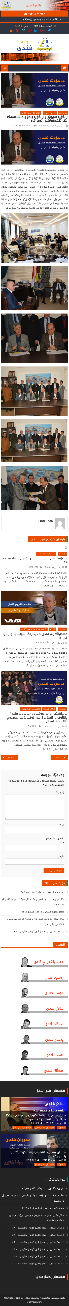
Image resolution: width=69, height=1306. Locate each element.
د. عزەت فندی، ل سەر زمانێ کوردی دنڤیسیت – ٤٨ (38, 931)
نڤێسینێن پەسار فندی (50, 1277)
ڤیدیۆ (52, 629)
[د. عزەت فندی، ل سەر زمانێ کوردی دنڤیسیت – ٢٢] (34, 548)
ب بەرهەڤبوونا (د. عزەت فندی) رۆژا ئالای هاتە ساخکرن (8, 757)
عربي (26, 26)
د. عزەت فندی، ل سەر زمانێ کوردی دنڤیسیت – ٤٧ (38, 1235)
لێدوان (60, 792)
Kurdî (17, 26)
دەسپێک (63, 113)
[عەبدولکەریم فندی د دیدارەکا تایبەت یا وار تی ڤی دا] (34, 608)
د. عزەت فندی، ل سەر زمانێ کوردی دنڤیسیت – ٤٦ (38, 1242)
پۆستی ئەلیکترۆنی (54, 840)
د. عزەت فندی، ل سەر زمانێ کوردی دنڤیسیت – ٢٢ (35, 560)
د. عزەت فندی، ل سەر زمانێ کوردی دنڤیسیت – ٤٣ (38, 1263)
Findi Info (26, 125)
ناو (61, 825)
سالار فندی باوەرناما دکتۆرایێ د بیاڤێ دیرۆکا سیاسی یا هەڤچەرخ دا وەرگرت (35, 922)
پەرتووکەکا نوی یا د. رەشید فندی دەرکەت (42, 892)
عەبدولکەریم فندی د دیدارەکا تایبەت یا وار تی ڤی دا (35, 636)
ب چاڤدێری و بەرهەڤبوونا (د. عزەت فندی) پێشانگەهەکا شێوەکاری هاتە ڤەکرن (57, 757)
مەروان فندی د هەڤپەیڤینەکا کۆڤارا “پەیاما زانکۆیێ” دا (37, 1154)
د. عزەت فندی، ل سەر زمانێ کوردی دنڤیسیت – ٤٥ (38, 1249)
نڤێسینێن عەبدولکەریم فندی (34, 629)
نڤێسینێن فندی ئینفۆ (51, 1091)
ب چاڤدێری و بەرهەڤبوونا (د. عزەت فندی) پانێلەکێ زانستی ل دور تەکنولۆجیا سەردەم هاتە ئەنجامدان (37, 717)
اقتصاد (60, 944)
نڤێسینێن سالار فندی (44, 1127)
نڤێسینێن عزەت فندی (30, 113)
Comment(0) (43, 125)
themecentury (35, 1302)
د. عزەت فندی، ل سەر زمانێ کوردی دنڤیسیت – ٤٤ (38, 1256)
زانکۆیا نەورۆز (50, 113)
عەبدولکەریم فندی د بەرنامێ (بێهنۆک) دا (42, 19)
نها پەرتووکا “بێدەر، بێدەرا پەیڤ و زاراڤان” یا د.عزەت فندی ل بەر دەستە (33, 902)
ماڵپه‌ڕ (61, 856)
